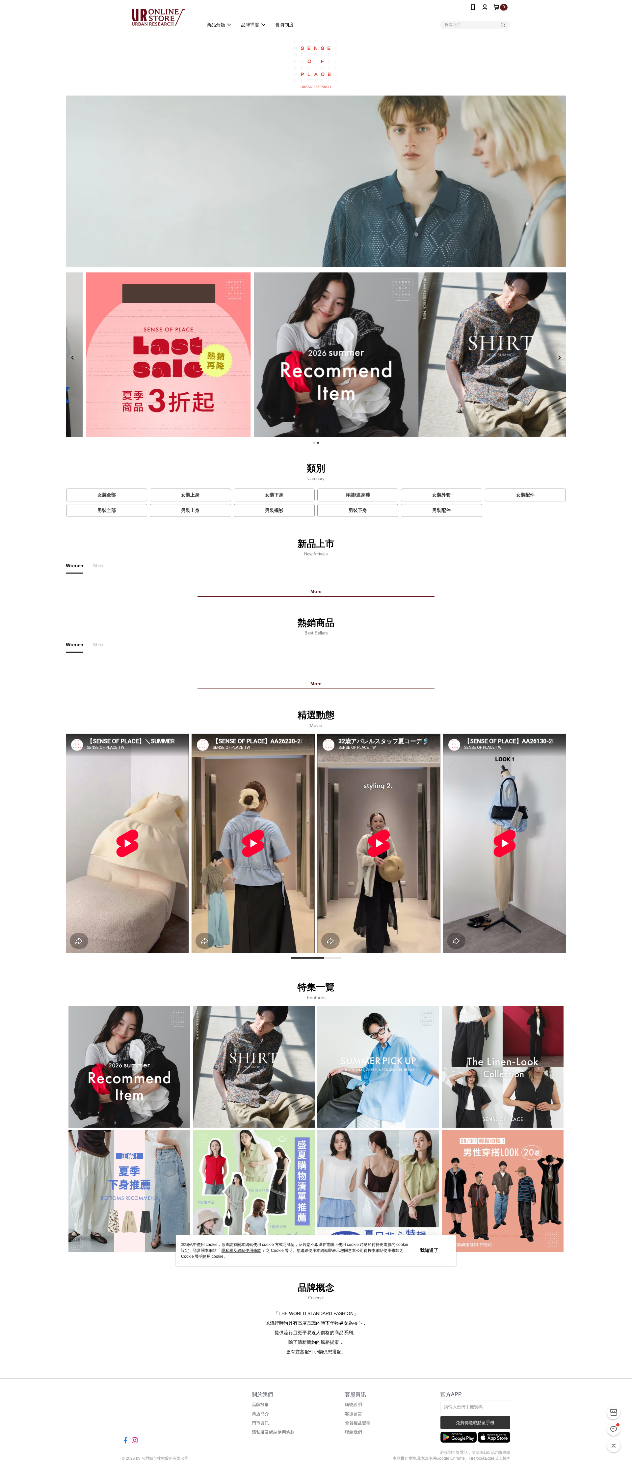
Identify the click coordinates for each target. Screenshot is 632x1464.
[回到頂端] (613, 1445)
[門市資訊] (613, 1412)
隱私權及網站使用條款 (241, 1250)
